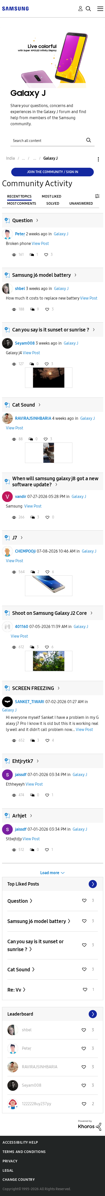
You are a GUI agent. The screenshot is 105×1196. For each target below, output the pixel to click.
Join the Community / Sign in (52, 172)
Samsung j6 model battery (41, 275)
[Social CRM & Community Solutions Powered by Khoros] (89, 1125)
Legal (8, 1170)
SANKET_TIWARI (29, 701)
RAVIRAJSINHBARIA (33, 418)
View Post (40, 243)
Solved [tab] (52, 203)
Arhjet (19, 816)
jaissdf (21, 774)
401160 (21, 626)
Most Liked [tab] (51, 196)
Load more (49, 872)
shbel (20, 288)
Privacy (10, 1161)
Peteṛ (20, 234)
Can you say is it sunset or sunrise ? (50, 330)
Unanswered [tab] (81, 203)
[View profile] (7, 234)
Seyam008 (25, 343)
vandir (20, 496)
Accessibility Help (20, 1142)
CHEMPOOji (25, 551)
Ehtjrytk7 (22, 761)
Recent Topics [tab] (19, 196)
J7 (14, 538)
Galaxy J (61, 234)
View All (52, 884)
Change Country (19, 1180)
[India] (15, 8)
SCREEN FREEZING (33, 688)
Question (22, 220)
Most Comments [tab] (21, 203)
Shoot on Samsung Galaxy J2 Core (49, 613)
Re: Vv (14, 990)
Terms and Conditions (24, 1152)
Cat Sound (23, 405)
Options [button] (90, 159)
